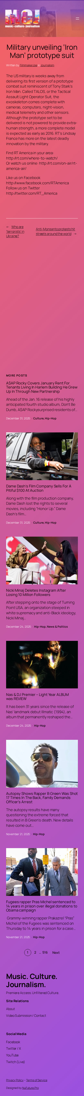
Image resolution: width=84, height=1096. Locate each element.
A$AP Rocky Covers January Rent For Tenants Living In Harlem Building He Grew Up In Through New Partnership (41, 387)
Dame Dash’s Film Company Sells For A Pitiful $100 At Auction (38, 488)
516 (45, 952)
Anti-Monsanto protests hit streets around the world (55, 231)
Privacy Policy (14, 1080)
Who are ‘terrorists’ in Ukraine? (15, 231)
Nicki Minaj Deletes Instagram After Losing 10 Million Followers (36, 592)
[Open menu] (77, 18)
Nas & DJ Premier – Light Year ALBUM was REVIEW (37, 696)
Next (56, 952)
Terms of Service (36, 1080)
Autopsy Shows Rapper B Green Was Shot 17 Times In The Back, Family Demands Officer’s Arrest (42, 797)
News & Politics (57, 626)
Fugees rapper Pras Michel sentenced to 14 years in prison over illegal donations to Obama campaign (41, 906)
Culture (38, 418)
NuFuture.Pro (30, 1088)
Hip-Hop (50, 418)
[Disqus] (42, 305)
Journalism (47, 65)
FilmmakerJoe (28, 65)
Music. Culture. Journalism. (31, 980)
